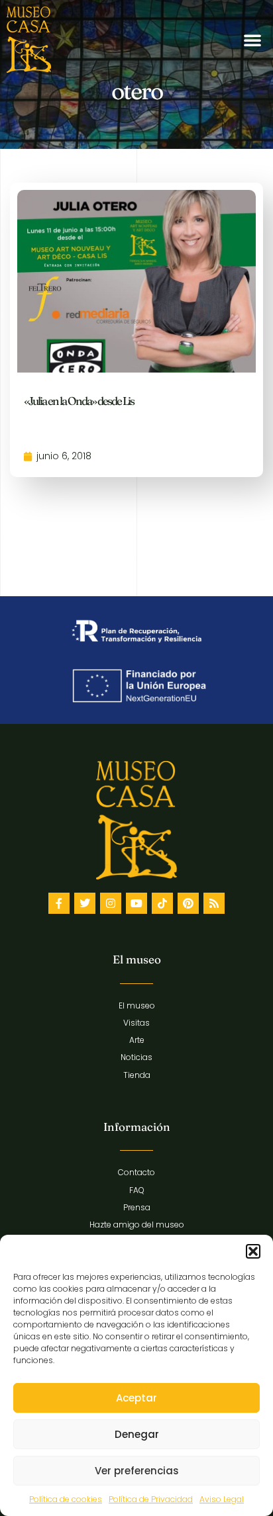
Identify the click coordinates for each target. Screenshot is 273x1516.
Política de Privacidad (151, 1499)
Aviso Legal (221, 1499)
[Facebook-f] (59, 903)
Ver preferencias (137, 1471)
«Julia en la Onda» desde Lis (79, 401)
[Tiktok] (162, 903)
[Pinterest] (188, 903)
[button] (253, 1251)
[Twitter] (84, 903)
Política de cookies (65, 1499)
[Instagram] (110, 903)
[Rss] (214, 903)
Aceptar (136, 1398)
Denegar (137, 1434)
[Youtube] (136, 903)
